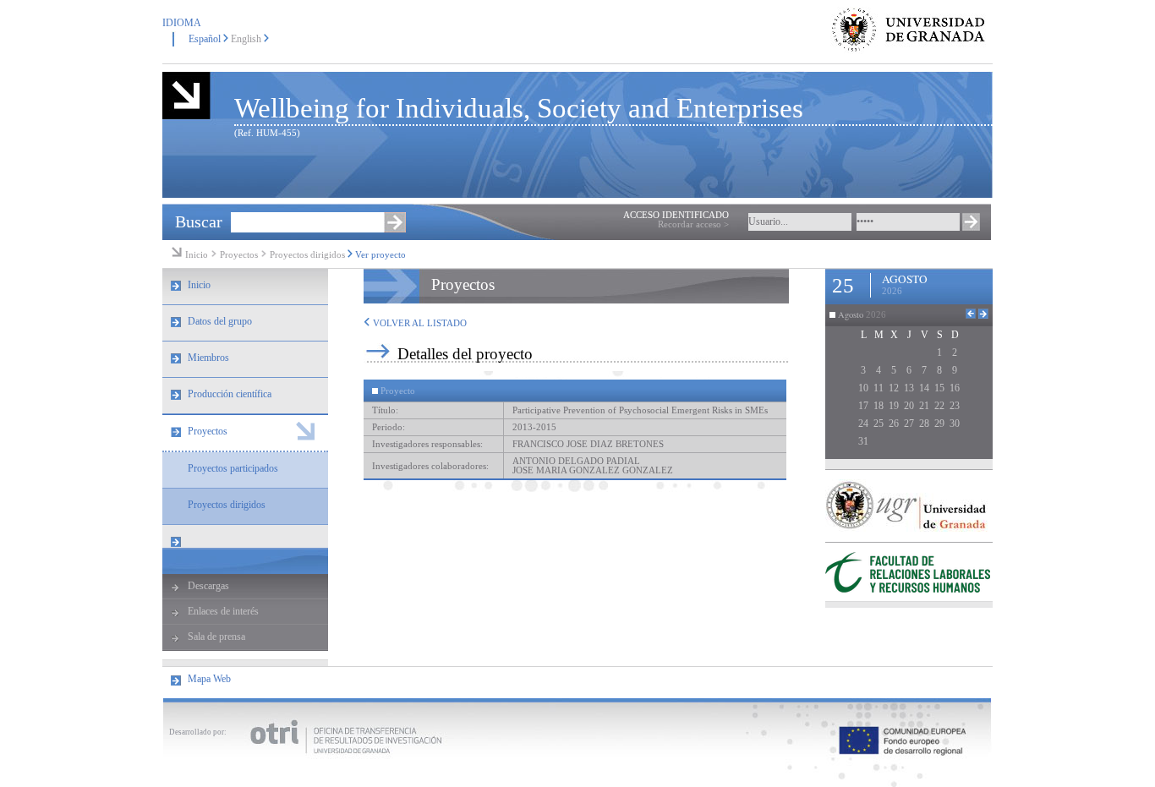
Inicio (196, 255)
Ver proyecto (380, 255)
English (246, 39)
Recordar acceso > (693, 224)
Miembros (208, 357)
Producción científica (229, 394)
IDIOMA (181, 23)
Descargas (208, 586)
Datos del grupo (220, 321)
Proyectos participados (233, 468)
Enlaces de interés (223, 611)
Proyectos (240, 255)
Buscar (198, 221)
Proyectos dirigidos (307, 255)
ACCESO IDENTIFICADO (676, 215)
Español (205, 39)
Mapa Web (209, 679)
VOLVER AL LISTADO (418, 323)
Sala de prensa (216, 636)
